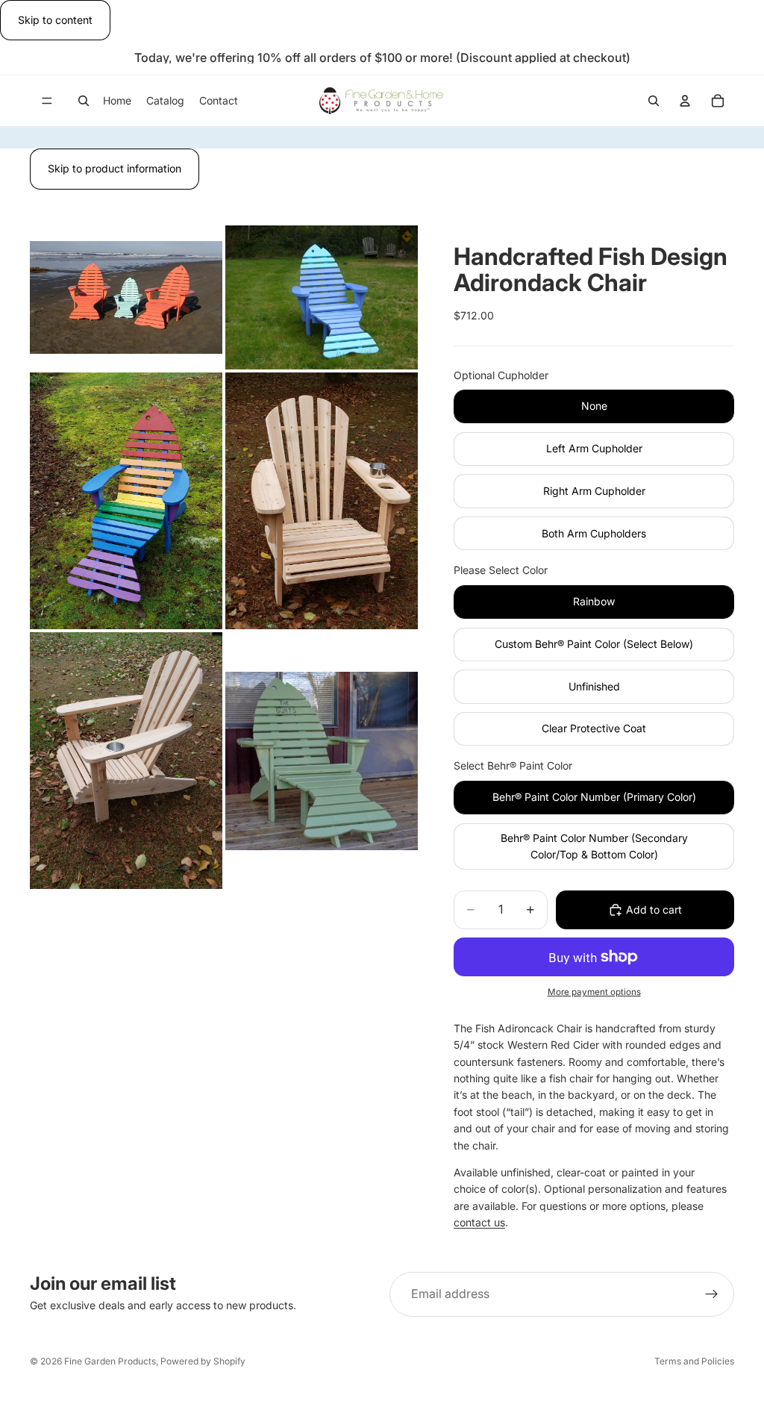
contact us (479, 1222)
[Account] (684, 100)
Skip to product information (114, 168)
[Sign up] (711, 1294)
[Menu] (47, 101)
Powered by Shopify (202, 1361)
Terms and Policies (694, 1361)
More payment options (594, 992)
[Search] (83, 100)
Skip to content (55, 19)
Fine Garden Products (110, 1361)
